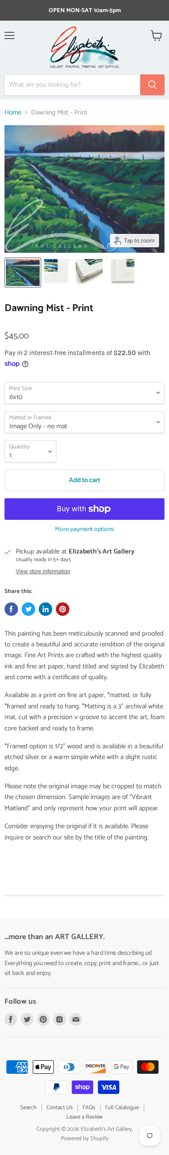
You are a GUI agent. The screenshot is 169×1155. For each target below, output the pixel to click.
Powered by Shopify (85, 1138)
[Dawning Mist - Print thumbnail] (23, 272)
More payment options (84, 529)
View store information (43, 571)
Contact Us (59, 1107)
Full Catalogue (122, 1107)
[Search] (152, 85)
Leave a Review (84, 1117)
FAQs (88, 1107)
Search (28, 1107)
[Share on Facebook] (11, 609)
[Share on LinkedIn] (45, 609)
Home (13, 112)
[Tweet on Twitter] (28, 609)
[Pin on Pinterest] (62, 609)
